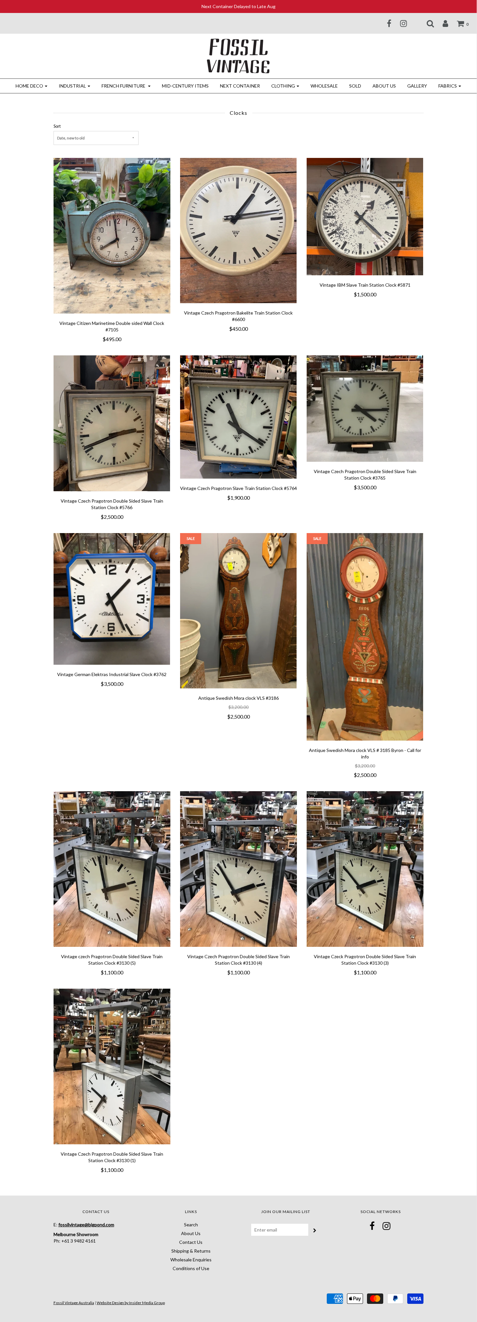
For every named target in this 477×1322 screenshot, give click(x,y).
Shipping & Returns (191, 1251)
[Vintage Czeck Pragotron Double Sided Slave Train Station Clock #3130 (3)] (365, 868)
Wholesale (324, 86)
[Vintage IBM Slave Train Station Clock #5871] (365, 216)
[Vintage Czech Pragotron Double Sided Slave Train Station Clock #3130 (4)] (238, 868)
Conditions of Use (191, 1268)
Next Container (240, 86)
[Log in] (441, 23)
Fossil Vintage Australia (74, 1302)
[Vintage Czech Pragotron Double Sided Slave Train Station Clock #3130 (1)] (112, 1065)
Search (191, 1224)
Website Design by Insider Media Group (131, 1302)
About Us (384, 86)
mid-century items (185, 86)
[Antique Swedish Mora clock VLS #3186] (238, 610)
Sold (355, 86)
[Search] (426, 23)
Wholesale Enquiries (191, 1259)
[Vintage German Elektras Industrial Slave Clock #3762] (112, 598)
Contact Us (190, 1242)
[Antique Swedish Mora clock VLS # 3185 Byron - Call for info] (365, 636)
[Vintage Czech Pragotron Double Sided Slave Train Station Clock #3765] (365, 408)
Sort (57, 126)
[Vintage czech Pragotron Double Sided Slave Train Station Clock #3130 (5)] (112, 868)
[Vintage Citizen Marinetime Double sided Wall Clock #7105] (112, 235)
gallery (417, 86)
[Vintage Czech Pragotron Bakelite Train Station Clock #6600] (238, 230)
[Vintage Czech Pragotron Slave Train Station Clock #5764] (238, 416)
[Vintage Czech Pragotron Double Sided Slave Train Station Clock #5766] (112, 422)
